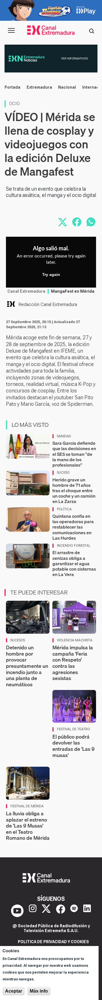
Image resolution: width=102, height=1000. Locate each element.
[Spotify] (74, 911)
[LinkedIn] (87, 911)
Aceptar (13, 991)
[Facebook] (60, 911)
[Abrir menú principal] (11, 30)
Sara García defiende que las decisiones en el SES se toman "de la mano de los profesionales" (74, 454)
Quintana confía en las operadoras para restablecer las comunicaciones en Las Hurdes (73, 527)
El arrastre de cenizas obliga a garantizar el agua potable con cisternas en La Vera (74, 563)
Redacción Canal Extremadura (47, 304)
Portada (12, 87)
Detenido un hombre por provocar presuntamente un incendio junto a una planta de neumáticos (27, 666)
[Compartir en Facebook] (77, 222)
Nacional (67, 87)
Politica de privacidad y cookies (53, 941)
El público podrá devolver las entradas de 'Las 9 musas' (73, 746)
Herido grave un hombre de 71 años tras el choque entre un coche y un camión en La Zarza (73, 490)
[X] (46, 911)
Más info (39, 991)
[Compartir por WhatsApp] (91, 222)
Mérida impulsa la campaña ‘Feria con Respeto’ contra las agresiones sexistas (72, 662)
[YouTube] (17, 911)
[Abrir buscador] (91, 30)
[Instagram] (33, 911)
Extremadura (39, 87)
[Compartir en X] (63, 222)
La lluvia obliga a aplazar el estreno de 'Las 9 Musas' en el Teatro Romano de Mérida (28, 825)
